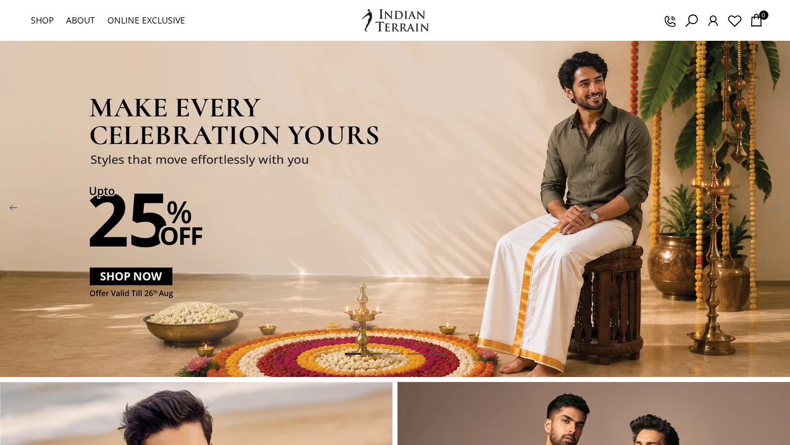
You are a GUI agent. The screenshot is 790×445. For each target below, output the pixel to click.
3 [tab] (395, 353)
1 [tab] (353, 353)
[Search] (691, 20)
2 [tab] (374, 353)
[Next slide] (776, 208)
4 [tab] (416, 353)
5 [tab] (437, 353)
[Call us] (669, 20)
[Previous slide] (13, 208)
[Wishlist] (734, 20)
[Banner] (395, 209)
